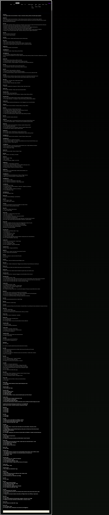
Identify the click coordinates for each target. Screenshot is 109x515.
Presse (45, 4)
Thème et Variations (35, 5)
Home (10, 4)
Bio (14, 4)
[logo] (0, 3)
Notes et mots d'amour (32, 6)
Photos (21, 4)
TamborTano (28, 4)
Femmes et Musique (38, 5)
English (50, 3)
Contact (42, 4)
